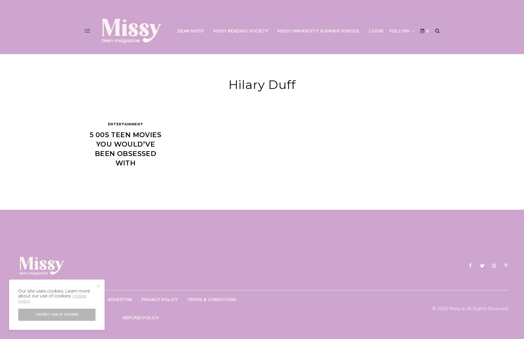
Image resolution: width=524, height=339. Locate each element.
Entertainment (125, 124)
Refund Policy (141, 317)
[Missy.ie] (131, 31)
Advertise (119, 299)
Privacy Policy (159, 299)
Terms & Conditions (211, 299)
